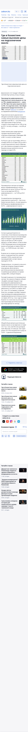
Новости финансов (14, 27)
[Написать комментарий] (14, 431)
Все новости (4, 27)
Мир (9, 15)
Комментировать (21, 436)
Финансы (13, 15)
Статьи (19, 15)
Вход (25, 427)
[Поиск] (22, 11)
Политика (3, 15)
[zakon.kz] (5, 11)
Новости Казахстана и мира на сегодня (11, 25)
